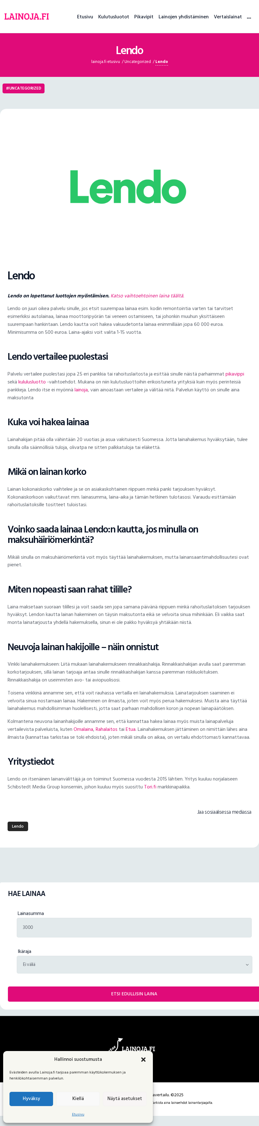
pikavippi (235, 374)
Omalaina (83, 729)
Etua (131, 729)
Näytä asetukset (124, 1099)
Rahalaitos (106, 729)
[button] (143, 1059)
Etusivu (78, 1114)
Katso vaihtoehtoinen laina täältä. (147, 296)
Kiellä (78, 1099)
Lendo (18, 826)
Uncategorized (25, 88)
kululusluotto (32, 382)
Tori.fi (150, 787)
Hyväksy (31, 1099)
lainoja (81, 390)
